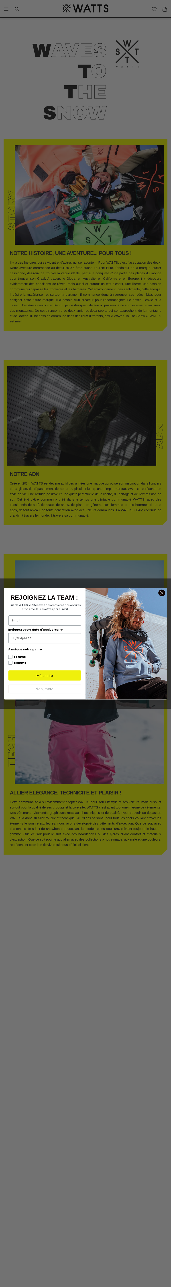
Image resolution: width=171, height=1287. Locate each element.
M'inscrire (45, 675)
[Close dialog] (161, 592)
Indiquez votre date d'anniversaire (35, 629)
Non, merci (44, 689)
